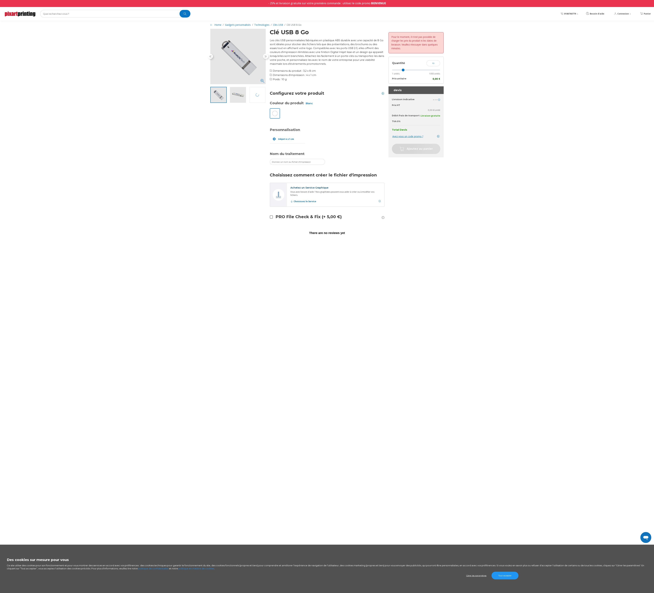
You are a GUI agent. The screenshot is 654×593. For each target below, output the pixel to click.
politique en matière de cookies (196, 568)
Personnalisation (285, 130)
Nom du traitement (287, 154)
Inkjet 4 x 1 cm (286, 139)
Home (217, 24)
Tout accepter (505, 575)
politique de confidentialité (153, 568)
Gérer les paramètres (476, 575)
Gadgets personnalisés (238, 24)
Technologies (261, 24)
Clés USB (278, 24)
